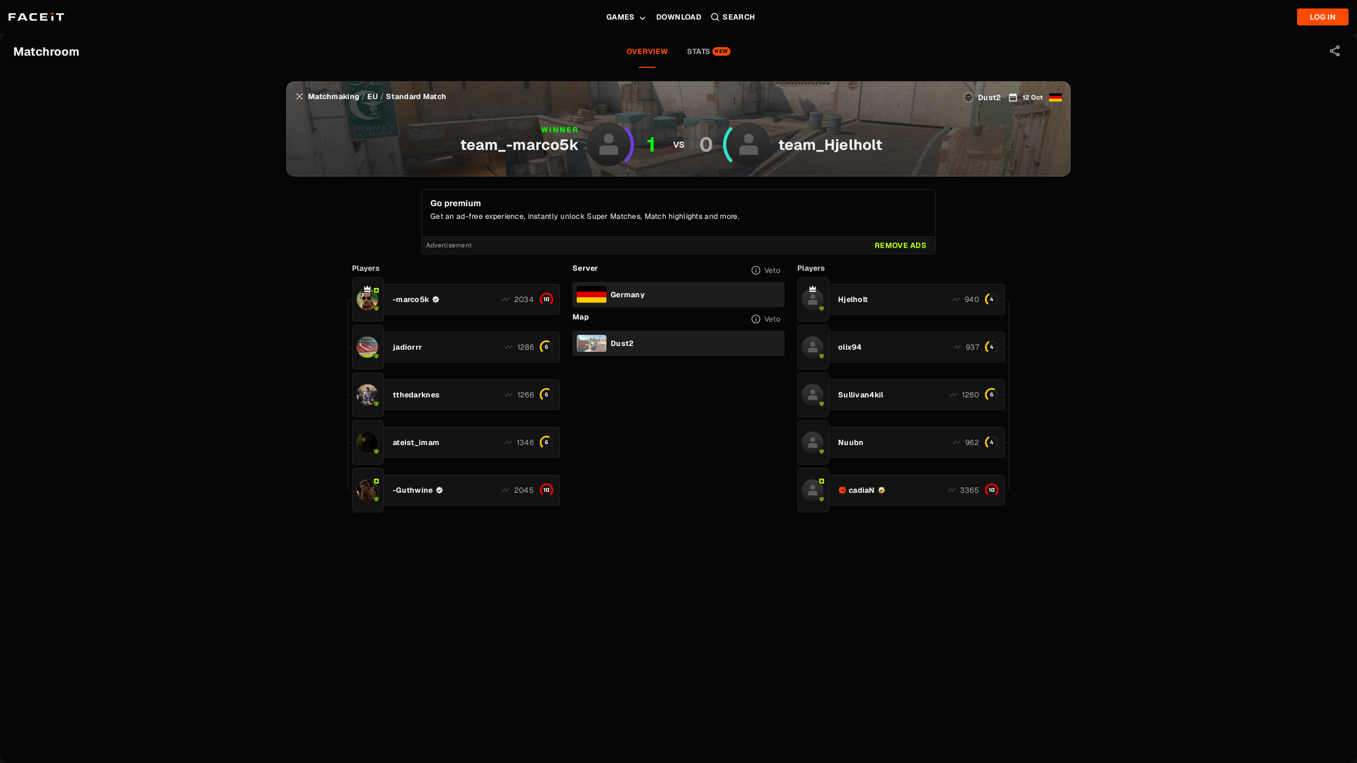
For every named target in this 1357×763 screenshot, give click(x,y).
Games (620, 17)
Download (678, 17)
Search (738, 17)
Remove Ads (901, 245)
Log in (1323, 17)
